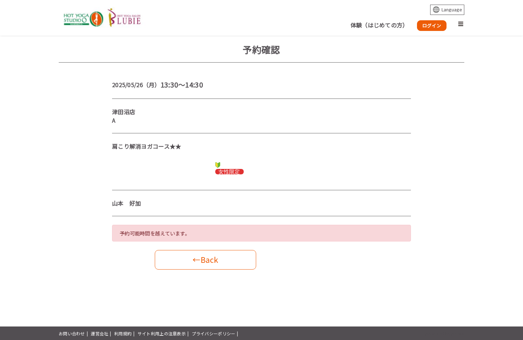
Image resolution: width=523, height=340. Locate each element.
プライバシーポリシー (214, 333)
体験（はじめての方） (379, 25)
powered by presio (445, 333)
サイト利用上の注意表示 (162, 333)
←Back (205, 259)
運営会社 (99, 333)
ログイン (431, 25)
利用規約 (123, 333)
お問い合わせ (72, 333)
